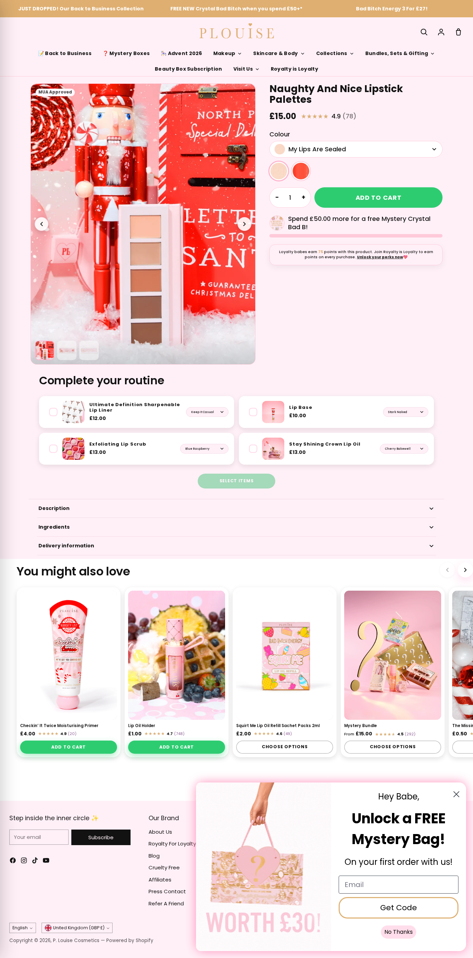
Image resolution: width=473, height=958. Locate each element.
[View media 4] (89, 350)
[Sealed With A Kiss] (301, 171)
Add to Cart (68, 747)
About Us (160, 831)
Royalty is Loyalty (294, 68)
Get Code (398, 907)
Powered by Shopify (129, 940)
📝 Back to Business (64, 53)
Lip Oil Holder (141, 726)
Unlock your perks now (380, 257)
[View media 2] (44, 350)
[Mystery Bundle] (392, 655)
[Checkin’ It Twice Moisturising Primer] (68, 655)
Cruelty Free (164, 867)
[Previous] (447, 570)
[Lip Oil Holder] (176, 655)
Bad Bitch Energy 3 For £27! (392, 8)
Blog (154, 855)
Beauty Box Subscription (188, 68)
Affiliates (160, 879)
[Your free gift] (277, 223)
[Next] (465, 570)
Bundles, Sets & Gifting (396, 53)
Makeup (224, 53)
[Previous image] (41, 224)
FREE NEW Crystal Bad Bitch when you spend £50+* (236, 8)
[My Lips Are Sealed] (278, 171)
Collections (331, 53)
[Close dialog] (456, 794)
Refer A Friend (166, 903)
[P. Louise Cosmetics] (236, 30)
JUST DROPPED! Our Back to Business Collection (81, 8)
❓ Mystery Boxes (126, 53)
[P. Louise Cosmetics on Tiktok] (35, 861)
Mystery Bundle (360, 726)
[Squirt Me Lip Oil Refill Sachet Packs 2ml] (284, 655)
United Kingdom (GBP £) (79, 928)
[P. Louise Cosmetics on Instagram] (24, 861)
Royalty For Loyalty (172, 843)
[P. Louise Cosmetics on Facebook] (13, 861)
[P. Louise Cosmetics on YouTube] (46, 861)
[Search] (423, 31)
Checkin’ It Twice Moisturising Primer (59, 726)
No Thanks (398, 932)
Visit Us (243, 68)
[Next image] (244, 224)
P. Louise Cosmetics (76, 940)
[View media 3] (67, 350)
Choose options (285, 747)
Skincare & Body (275, 53)
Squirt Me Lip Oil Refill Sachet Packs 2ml (278, 726)
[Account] (441, 31)
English (20, 928)
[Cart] (458, 31)
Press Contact (167, 891)
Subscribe (101, 837)
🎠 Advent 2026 (181, 53)
